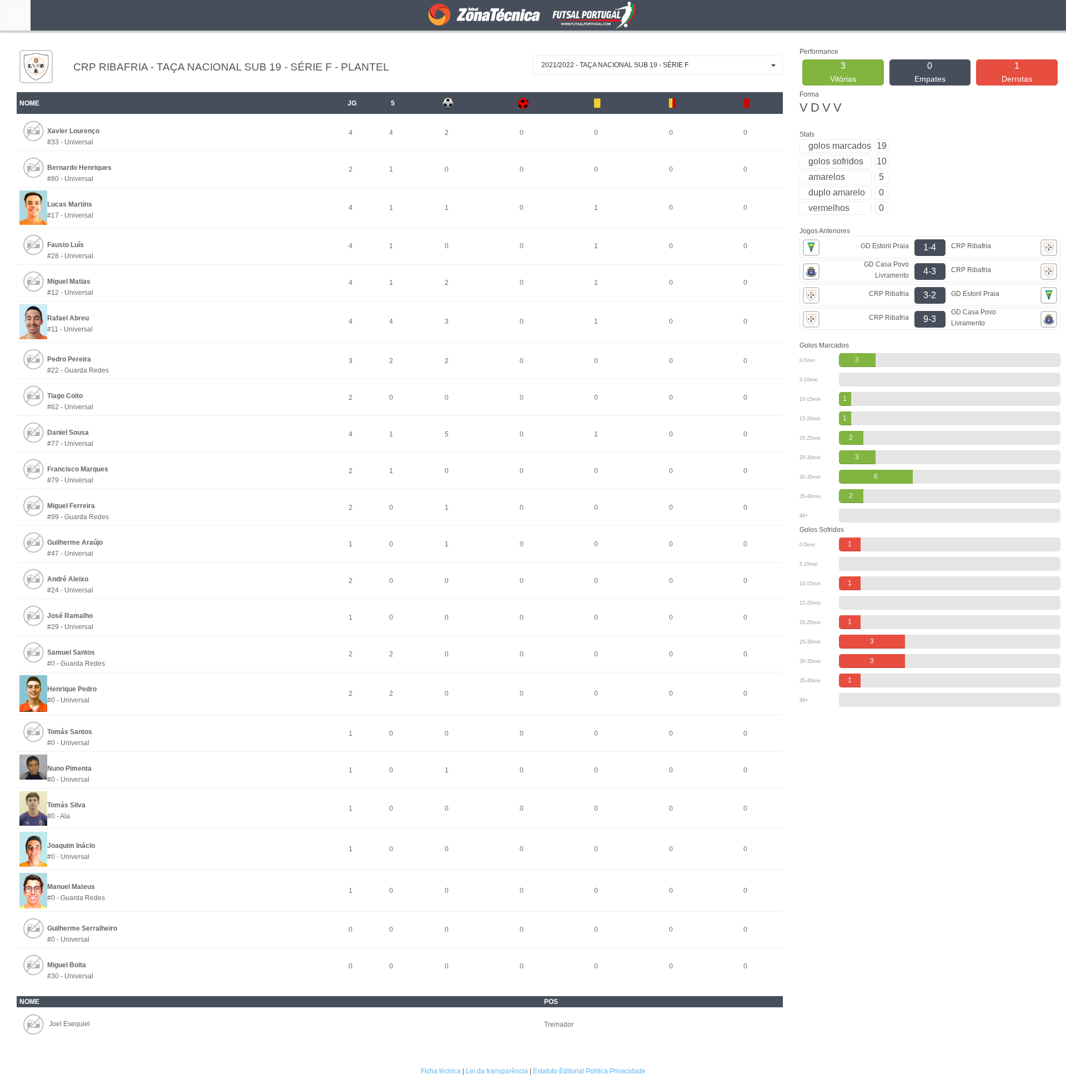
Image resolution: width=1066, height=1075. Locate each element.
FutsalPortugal (533, 15)
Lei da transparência (497, 1071)
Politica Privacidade (616, 1071)
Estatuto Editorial (558, 1071)
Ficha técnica (441, 1071)
